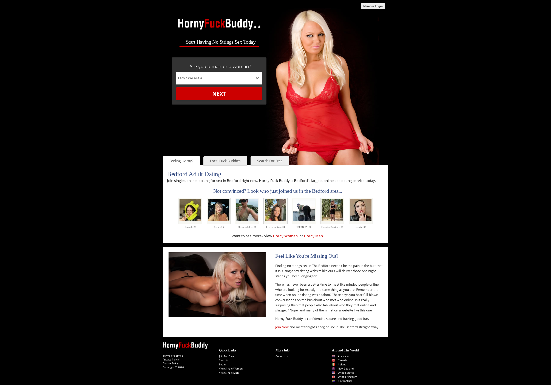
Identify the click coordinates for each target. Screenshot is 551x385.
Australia (343, 356)
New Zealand (346, 368)
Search (223, 360)
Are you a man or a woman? (220, 66)
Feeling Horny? (181, 161)
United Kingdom (347, 377)
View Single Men (229, 372)
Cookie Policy (170, 363)
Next (219, 93)
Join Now (282, 327)
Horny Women (285, 235)
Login (222, 364)
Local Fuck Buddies (225, 161)
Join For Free (226, 356)
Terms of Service (173, 355)
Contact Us (282, 356)
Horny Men (313, 235)
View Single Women (231, 368)
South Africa (345, 381)
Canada (342, 360)
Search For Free (270, 161)
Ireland (342, 364)
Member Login (373, 6)
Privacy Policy (171, 359)
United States (346, 372)
